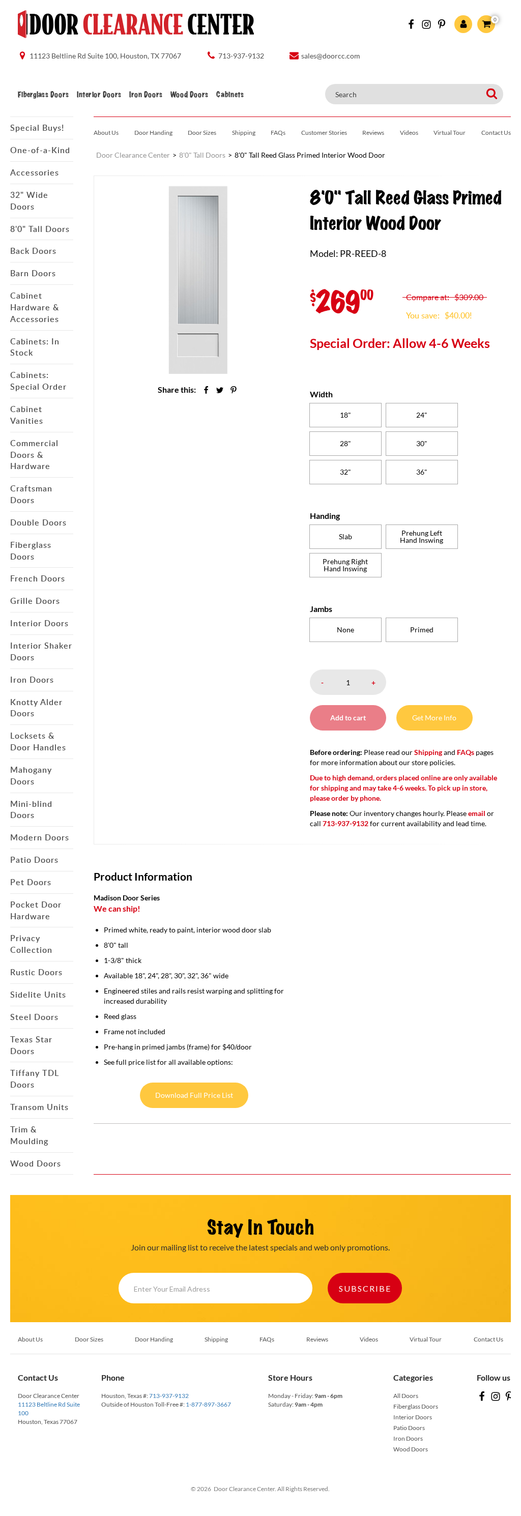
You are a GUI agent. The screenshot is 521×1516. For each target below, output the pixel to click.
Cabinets (230, 95)
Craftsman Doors (31, 494)
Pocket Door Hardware (36, 910)
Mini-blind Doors (31, 809)
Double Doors (38, 522)
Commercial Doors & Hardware (34, 455)
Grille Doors (35, 600)
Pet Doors (30, 882)
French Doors (37, 578)
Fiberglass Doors (43, 95)
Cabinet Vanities (26, 414)
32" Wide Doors (29, 200)
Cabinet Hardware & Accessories (34, 307)
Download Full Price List (194, 1095)
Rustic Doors (36, 972)
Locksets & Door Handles (38, 741)
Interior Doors (99, 95)
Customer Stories (324, 132)
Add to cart (348, 717)
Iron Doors (145, 95)
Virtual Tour (449, 132)
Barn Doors (33, 273)
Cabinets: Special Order (38, 380)
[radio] (345, 415)
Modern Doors (39, 837)
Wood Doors (189, 95)
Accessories (34, 172)
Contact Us (496, 132)
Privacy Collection (31, 943)
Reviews (373, 132)
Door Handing (153, 132)
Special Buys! (37, 127)
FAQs (278, 132)
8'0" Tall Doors (40, 229)
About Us (106, 132)
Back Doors (33, 250)
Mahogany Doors (31, 775)
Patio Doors (34, 859)
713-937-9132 (169, 1396)
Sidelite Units (38, 994)
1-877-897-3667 (208, 1404)
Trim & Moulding (29, 1135)
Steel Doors (34, 1017)
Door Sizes (202, 132)
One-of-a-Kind (40, 150)
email (476, 813)
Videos (409, 132)
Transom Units (39, 1107)
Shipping (243, 132)
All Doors (405, 1396)
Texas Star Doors (31, 1045)
